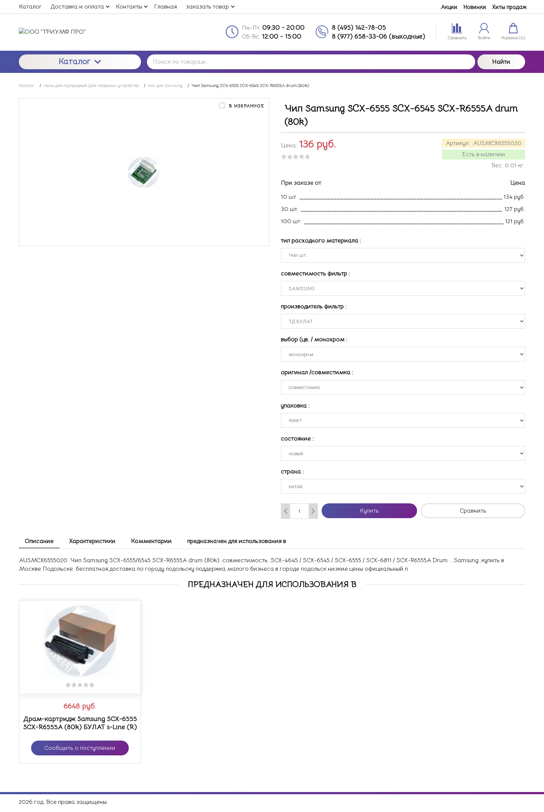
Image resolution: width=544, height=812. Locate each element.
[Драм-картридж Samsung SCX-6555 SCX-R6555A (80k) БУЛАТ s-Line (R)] (80, 641)
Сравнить (473, 510)
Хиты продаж (509, 6)
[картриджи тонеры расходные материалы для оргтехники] (80, 32)
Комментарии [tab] (151, 541)
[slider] (295, 157)
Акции (449, 6)
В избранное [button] (245, 105)
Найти (501, 62)
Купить (369, 510)
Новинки (474, 6)
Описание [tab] (39, 541)
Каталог (75, 61)
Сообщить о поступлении (79, 748)
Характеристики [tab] (92, 541)
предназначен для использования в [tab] (236, 541)
